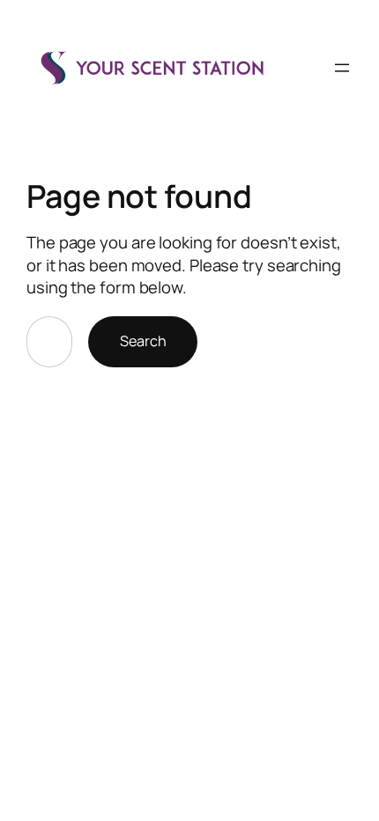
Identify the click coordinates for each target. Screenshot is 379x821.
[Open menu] (342, 67)
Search (143, 341)
